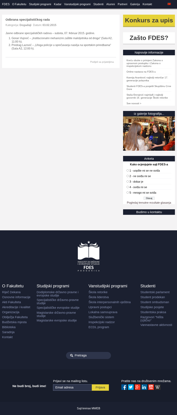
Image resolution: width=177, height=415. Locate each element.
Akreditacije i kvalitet (16, 307)
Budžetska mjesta (14, 322)
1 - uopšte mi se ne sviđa (144, 170)
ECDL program (98, 327)
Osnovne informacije (16, 297)
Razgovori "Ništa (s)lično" (151, 318)
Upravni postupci (100, 307)
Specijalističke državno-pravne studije (58, 301)
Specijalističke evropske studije (58, 307)
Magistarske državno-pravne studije (56, 314)
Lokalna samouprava (102, 312)
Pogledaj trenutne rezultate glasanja (149, 202)
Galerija (135, 4)
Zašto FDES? (149, 37)
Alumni (110, 4)
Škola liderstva (98, 297)
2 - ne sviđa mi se (140, 176)
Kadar (57, 4)
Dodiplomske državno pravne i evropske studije (57, 293)
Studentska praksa (153, 312)
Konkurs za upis (149, 20)
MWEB (96, 408)
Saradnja (8, 332)
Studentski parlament (155, 292)
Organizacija (10, 312)
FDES (6, 4)
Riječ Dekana (11, 292)
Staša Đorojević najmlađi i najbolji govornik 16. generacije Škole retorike (147, 96)
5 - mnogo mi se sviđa (142, 192)
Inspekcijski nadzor (101, 322)
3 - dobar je (136, 181)
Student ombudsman (154, 302)
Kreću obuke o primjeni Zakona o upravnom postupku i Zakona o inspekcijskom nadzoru (145, 63)
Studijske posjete (152, 307)
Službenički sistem (101, 317)
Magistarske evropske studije (57, 320)
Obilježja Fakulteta (15, 317)
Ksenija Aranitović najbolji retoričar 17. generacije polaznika (147, 79)
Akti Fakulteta (11, 302)
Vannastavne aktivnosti (156, 325)
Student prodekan (152, 297)
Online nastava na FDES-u (141, 71)
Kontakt (147, 4)
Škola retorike (98, 292)
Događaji (25, 25)
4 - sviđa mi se (138, 187)
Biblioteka (9, 327)
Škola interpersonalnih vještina (109, 302)
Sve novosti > (134, 103)
